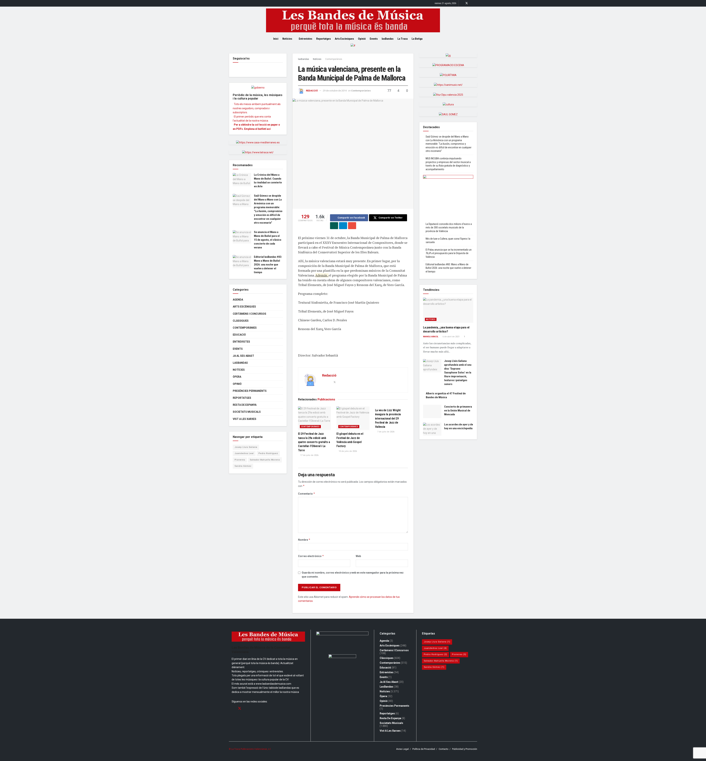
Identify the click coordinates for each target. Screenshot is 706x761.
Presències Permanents (250, 390)
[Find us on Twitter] (466, 3)
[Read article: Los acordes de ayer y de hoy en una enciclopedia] (432, 429)
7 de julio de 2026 (385, 432)
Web (358, 556)
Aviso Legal (402, 749)
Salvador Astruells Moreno (265, 460)
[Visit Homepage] (353, 20)
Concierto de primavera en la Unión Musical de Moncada (458, 410)
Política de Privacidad (423, 749)
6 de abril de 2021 (451, 336)
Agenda (238, 299)
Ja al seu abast (243, 355)
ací (269, 128)
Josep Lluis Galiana (246, 447)
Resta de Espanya (244, 404)
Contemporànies (333, 59)
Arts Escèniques (344, 38)
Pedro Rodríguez (268, 453)
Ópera (237, 376)
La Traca (402, 38)
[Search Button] (431, 38)
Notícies (287, 38)
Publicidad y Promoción (464, 749)
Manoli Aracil (430, 336)
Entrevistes (305, 38)
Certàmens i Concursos (249, 313)
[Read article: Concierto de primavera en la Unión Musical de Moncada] (432, 411)
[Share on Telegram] (343, 225)
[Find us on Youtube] (476, 3)
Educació (239, 334)
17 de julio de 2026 (309, 455)
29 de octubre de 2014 (335, 90)
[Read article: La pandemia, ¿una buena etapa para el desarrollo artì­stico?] (448, 310)
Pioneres (240, 460)
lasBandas (387, 38)
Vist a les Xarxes (244, 418)
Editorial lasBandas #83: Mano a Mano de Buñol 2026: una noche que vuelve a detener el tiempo (268, 264)
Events (374, 38)
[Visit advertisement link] (353, 48)
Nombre (304, 539)
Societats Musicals (247, 411)
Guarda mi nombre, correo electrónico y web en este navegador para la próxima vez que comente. (353, 574)
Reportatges (323, 38)
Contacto (443, 749)
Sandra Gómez (243, 466)
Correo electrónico (311, 556)
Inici (275, 38)
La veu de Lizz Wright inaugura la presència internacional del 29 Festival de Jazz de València (388, 418)
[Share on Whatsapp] (334, 225)
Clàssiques (241, 320)
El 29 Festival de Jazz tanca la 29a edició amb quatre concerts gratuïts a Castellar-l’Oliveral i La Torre (314, 442)
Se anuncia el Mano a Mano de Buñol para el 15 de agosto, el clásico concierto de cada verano (267, 239)
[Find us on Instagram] (471, 3)
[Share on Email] (352, 225)
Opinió (362, 38)
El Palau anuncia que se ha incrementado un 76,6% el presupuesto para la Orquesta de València (449, 253)
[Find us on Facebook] (462, 3)
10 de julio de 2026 (347, 451)
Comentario (306, 493)
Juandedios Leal (244, 453)
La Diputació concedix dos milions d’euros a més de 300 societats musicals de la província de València (449, 228)
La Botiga (417, 38)
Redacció (312, 90)
